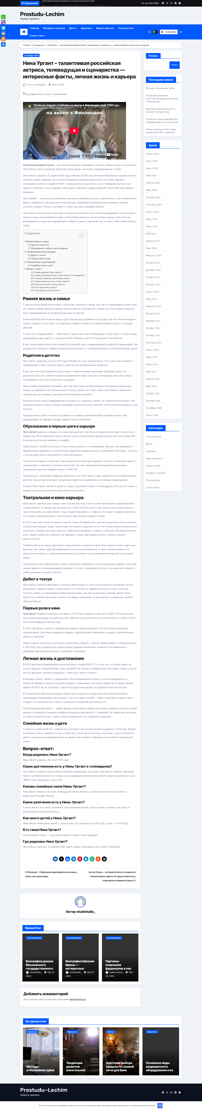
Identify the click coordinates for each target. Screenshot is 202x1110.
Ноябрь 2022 (153, 328)
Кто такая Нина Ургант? (46, 287)
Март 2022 (151, 386)
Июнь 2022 (152, 364)
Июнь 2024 (152, 226)
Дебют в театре (38, 255)
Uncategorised (31, 55)
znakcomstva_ (116, 972)
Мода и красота (105, 28)
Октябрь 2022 (153, 335)
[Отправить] (3, 44)
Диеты (73, 28)
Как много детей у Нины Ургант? (50, 284)
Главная (34, 28)
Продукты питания (54, 28)
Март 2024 (151, 248)
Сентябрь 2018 (154, 408)
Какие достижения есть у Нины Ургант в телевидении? (60, 275)
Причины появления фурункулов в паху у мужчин (120, 966)
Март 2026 (151, 190)
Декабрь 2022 (153, 320)
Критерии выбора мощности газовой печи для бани (160, 110)
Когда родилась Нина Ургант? (48, 272)
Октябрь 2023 (153, 284)
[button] (181, 32)
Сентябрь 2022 (154, 342)
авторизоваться (78, 999)
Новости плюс (153, 465)
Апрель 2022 (152, 379)
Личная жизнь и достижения (41, 262)
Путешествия (126, 28)
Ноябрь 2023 (153, 277)
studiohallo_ (40, 84)
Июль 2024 (152, 219)
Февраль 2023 (153, 306)
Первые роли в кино (40, 258)
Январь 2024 (153, 262)
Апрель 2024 (153, 241)
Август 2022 (152, 349)
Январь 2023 (153, 313)
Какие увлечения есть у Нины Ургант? (53, 281)
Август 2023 (152, 291)
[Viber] (3, 22)
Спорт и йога (37, 35)
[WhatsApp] (3, 17)
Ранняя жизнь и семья (37, 241)
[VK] (3, 33)
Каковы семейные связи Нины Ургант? (53, 278)
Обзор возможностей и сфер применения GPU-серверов (161, 131)
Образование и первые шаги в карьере (49, 248)
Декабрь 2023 (153, 270)
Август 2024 (152, 211)
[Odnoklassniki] (3, 39)
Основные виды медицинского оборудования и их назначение (162, 121)
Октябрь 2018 (153, 400)
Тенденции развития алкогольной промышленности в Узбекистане (162, 98)
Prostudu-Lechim (42, 14)
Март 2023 (151, 299)
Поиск (153, 55)
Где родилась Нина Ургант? (47, 290)
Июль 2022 (152, 357)
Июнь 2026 (152, 168)
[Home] (23, 32)
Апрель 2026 (153, 182)
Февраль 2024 (153, 255)
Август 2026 (152, 153)
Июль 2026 (152, 161)
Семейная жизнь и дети (42, 265)
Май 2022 (151, 371)
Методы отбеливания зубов (160, 88)
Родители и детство (39, 245)
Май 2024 (151, 233)
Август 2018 (152, 415)
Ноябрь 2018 (152, 393)
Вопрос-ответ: (34, 268)
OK (160, 1105)
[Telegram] (3, 28)
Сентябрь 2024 (154, 204)
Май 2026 (151, 175)
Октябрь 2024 (153, 197)
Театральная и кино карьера (41, 251)
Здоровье (86, 28)
